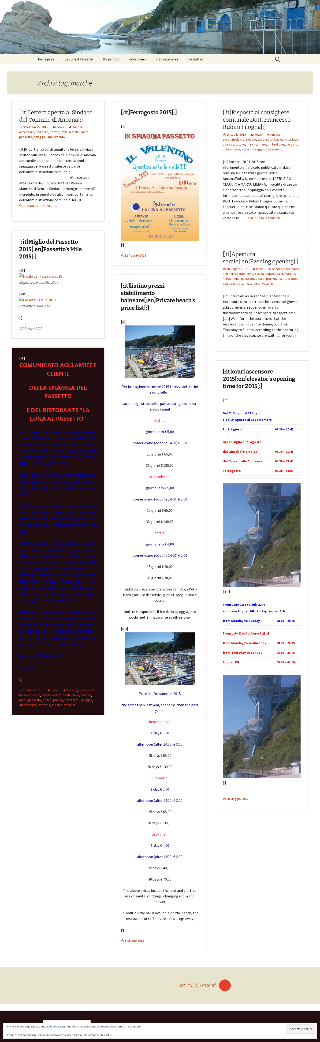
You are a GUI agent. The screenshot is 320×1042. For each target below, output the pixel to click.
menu (235, 278)
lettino (240, 144)
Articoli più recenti (203, 985)
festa (67, 695)
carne (241, 274)
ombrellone (276, 144)
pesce (260, 278)
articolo (250, 139)
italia (64, 132)
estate (54, 132)
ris (279, 278)
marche (74, 132)
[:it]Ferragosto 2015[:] (149, 112)
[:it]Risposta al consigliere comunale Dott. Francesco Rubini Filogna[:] (257, 119)
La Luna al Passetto (78, 59)
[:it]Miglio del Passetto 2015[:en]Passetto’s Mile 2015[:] (50, 249)
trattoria (242, 283)
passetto (25, 137)
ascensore (26, 132)
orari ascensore (167, 59)
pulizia (227, 149)
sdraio (246, 149)
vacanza (268, 283)
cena (249, 274)
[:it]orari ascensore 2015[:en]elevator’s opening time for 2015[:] (259, 378)
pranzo (271, 278)
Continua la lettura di (38, 205)
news (60, 127)
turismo (255, 283)
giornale (228, 144)
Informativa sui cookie (98, 1035)
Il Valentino (111, 59)
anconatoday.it (233, 139)
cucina (259, 274)
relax (236, 149)
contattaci (196, 59)
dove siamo (137, 59)
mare (85, 132)
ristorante (290, 278)
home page (46, 59)
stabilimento (56, 137)
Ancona (77, 127)
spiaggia (40, 137)
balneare (42, 132)
